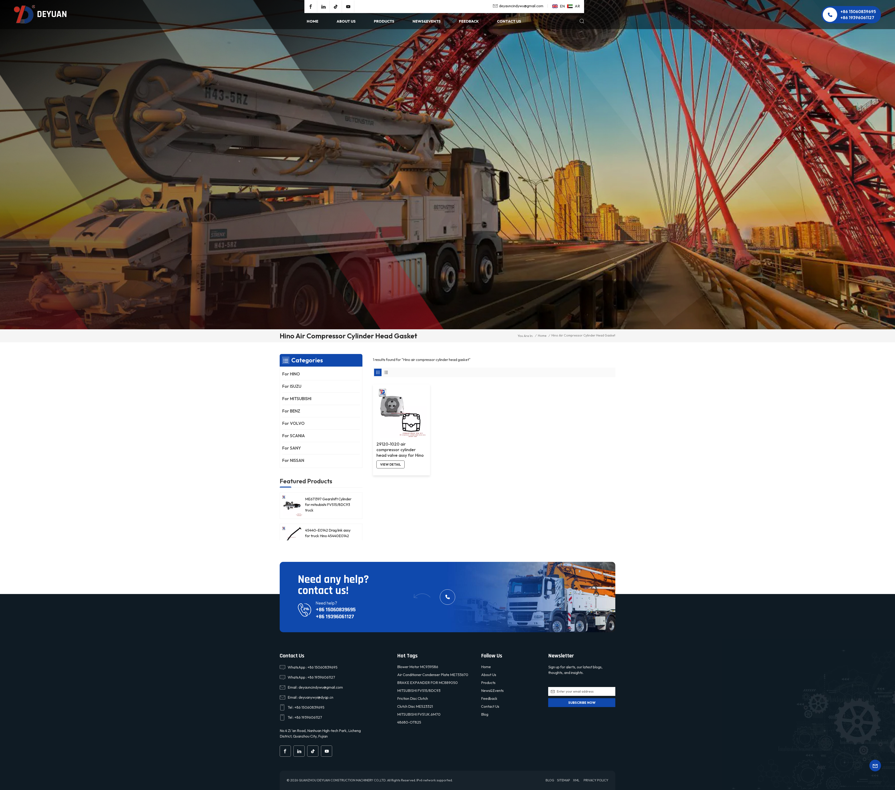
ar (577, 6)
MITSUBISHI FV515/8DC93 (419, 690)
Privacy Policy (596, 780)
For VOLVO (293, 423)
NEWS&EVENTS (427, 21)
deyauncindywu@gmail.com (521, 5)
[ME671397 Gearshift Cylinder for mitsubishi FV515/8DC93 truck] (292, 506)
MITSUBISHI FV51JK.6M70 (419, 714)
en (562, 6)
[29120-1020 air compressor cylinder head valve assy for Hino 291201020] (401, 413)
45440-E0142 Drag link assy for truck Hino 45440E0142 (328, 533)
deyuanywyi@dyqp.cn (316, 697)
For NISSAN (293, 460)
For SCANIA (293, 435)
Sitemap (563, 780)
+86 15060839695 (858, 11)
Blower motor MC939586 (417, 666)
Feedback (469, 21)
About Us (346, 21)
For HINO (291, 374)
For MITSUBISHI (296, 398)
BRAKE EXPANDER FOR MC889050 (427, 682)
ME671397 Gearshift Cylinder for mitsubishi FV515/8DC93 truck (328, 504)
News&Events (492, 690)
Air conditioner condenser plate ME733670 (432, 674)
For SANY (291, 448)
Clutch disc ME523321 (415, 706)
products (384, 21)
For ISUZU (291, 386)
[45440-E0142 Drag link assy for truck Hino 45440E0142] (292, 537)
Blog (484, 714)
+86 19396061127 (857, 17)
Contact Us (509, 21)
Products (488, 682)
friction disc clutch (412, 698)
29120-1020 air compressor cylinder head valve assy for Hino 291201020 (400, 449)
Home (312, 21)
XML (576, 780)
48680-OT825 (409, 722)
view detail (390, 464)
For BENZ (291, 411)
